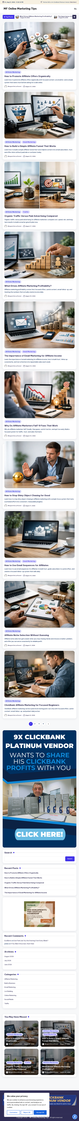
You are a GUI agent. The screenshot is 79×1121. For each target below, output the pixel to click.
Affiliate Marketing (13, 72)
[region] (26, 1105)
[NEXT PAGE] (48, 724)
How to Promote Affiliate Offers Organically (27, 76)
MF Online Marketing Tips (20, 8)
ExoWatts (7, 941)
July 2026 (7, 961)
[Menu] (75, 8)
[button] (48, 724)
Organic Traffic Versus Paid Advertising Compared (31, 216)
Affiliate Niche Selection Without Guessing (26, 635)
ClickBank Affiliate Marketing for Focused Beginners (31, 705)
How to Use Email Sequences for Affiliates (26, 565)
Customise (13, 1112)
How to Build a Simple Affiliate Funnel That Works (30, 146)
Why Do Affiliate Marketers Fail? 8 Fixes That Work (31, 425)
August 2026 (9, 956)
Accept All (40, 1112)
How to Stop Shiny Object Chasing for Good (27, 495)
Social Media (8, 999)
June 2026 (8, 965)
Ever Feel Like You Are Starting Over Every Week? (31, 941)
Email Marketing (29, 142)
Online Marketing (10, 995)
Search (8, 852)
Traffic (25, 212)
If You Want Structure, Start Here (22, 944)
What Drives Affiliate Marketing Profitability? (28, 286)
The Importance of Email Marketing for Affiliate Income (34, 16)
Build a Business (9, 983)
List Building (8, 991)
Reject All (26, 1112)
